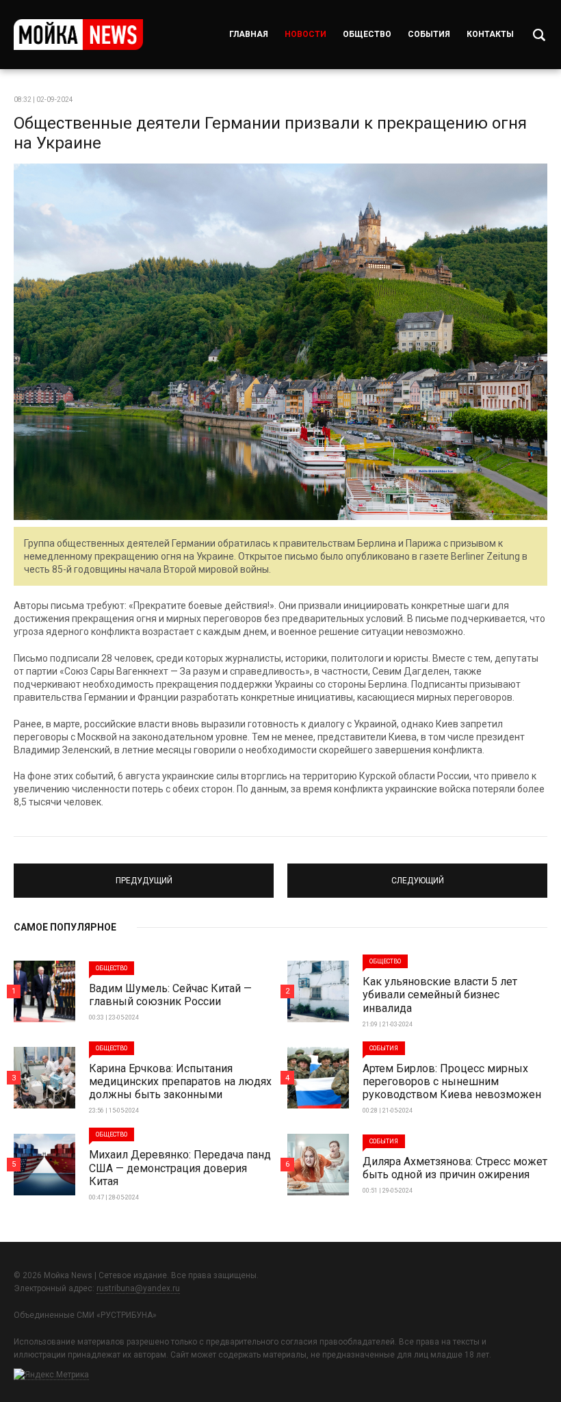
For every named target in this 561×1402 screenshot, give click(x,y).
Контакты (490, 34)
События (429, 34)
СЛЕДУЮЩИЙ (417, 874)
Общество (367, 34)
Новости (305, 34)
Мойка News (78, 34)
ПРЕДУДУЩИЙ (144, 874)
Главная (248, 34)
